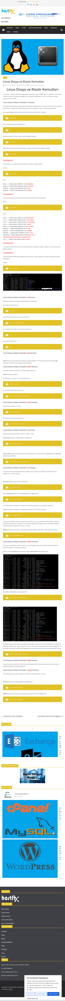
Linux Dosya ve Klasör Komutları (36, 85)
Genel (17, 28)
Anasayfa (10, 28)
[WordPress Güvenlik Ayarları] (30, 858)
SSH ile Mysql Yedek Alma (60, 814)
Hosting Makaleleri (35, 28)
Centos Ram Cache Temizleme (13, 716)
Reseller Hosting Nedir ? (34, 1)
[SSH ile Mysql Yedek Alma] (30, 819)
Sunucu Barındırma (6, 920)
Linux (8, 32)
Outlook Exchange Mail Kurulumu (60, 745)
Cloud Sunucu (5, 912)
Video (46, 28)
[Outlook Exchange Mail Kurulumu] (30, 751)
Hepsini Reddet (41, 994)
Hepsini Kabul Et (53, 994)
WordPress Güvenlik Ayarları (60, 854)
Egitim (24, 28)
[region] (43, 986)
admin (14, 85)
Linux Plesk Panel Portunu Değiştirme (49, 716)
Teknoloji (53, 28)
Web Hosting (5, 909)
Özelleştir (30, 994)
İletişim (15, 32)
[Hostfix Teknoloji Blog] (3, 30)
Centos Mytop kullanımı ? (22, 794)
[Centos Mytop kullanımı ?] (7, 795)
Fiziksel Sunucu (5, 916)
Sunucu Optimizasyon (7, 923)
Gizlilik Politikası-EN (32, 998)
